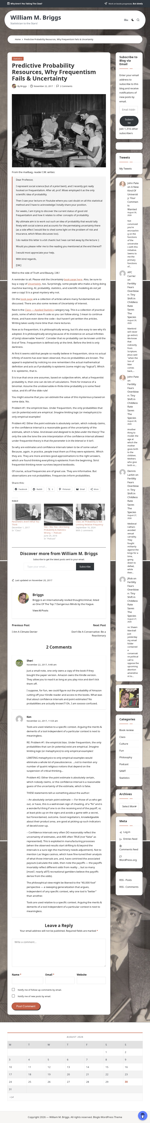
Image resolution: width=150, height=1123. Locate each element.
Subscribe (85, 566)
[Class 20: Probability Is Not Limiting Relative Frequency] (90, 512)
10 (10, 1067)
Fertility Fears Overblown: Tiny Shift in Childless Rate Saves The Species (133, 300)
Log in (126, 832)
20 (68, 1074)
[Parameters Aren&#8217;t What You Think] (26, 512)
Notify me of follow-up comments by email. (40, 989)
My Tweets (125, 168)
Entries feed (130, 838)
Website (82, 974)
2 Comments (66, 86)
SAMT (122, 771)
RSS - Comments (128, 887)
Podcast (123, 764)
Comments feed (128, 849)
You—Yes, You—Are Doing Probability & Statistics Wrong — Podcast (56, 529)
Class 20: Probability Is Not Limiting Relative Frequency (89, 523)
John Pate (133, 183)
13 (68, 1067)
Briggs (38, 594)
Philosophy (125, 757)
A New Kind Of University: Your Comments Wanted (133, 198)
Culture (123, 743)
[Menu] (126, 20)
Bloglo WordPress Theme (107, 1117)
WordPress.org (128, 860)
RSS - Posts (125, 880)
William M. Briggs (35, 17)
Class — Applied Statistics (39, 309)
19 (49, 1074)
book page (27, 299)
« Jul (12, 1097)
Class (122, 737)
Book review (126, 730)
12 (49, 1067)
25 (29, 1081)
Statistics (17, 58)
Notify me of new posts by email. (34, 996)
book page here (73, 279)
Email (49, 974)
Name (16, 974)
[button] (40, 610)
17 (10, 1074)
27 (68, 1081)
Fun (121, 750)
